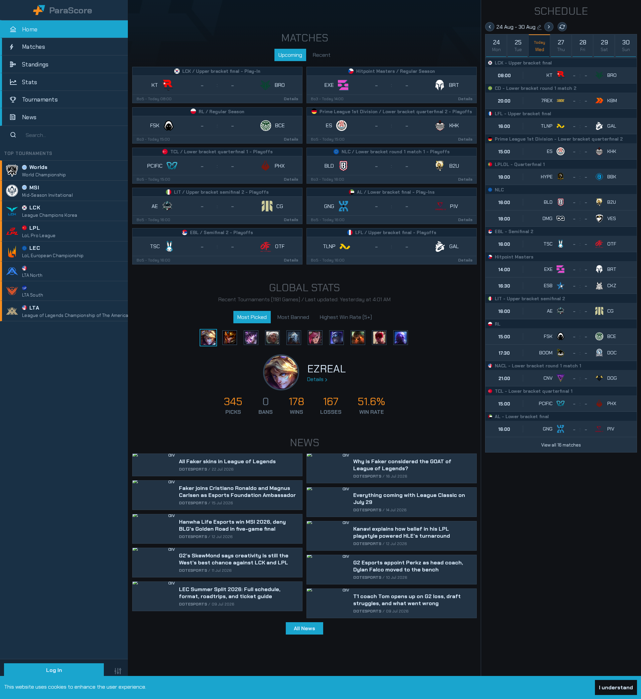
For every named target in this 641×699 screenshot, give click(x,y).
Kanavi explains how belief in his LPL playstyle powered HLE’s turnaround (401, 532)
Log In (54, 670)
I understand (616, 687)
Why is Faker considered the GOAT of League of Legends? (402, 465)
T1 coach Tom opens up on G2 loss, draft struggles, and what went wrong (407, 600)
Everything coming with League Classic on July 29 (409, 499)
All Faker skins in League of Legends (227, 461)
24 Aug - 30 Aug (516, 26)
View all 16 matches (561, 445)
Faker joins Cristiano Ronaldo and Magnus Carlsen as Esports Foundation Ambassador (237, 492)
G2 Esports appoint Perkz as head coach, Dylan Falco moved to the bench (408, 566)
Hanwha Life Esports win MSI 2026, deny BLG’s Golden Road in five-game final (232, 525)
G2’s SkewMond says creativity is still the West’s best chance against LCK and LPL (233, 559)
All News (304, 628)
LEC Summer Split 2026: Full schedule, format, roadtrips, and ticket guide (229, 593)
